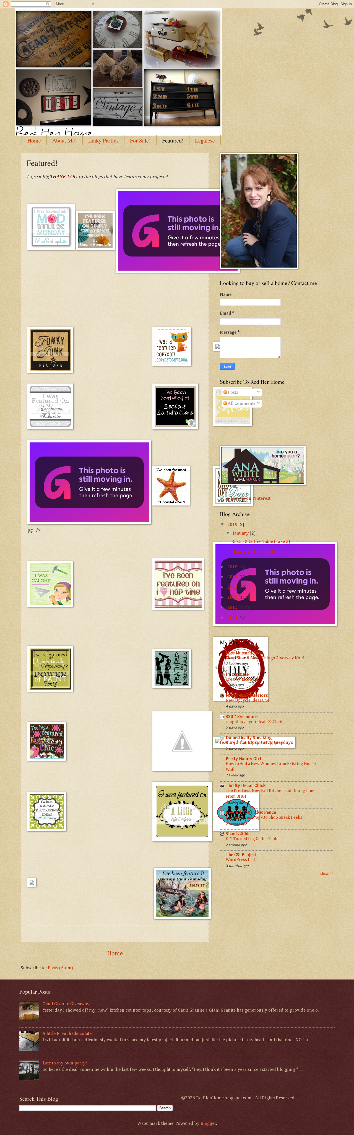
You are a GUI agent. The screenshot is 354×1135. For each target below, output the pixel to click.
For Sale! (140, 140)
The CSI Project (241, 854)
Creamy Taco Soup (242, 679)
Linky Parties (103, 140)
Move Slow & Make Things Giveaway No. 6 (265, 658)
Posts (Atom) (60, 968)
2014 (232, 577)
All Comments (241, 403)
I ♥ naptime (237, 674)
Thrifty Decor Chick (246, 785)
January (241, 533)
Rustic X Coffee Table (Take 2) (260, 541)
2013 (232, 587)
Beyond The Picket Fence (251, 812)
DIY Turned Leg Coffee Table (252, 839)
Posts (232, 392)
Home (34, 140)
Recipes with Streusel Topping (254, 743)
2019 (232, 524)
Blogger (208, 1123)
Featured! (173, 140)
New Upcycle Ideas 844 (248, 700)
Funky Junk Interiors (247, 695)
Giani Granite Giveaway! (67, 1004)
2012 (232, 597)
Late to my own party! (65, 1063)
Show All (326, 874)
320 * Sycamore (241, 716)
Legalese (205, 140)
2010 (232, 617)
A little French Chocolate (67, 1033)
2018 (232, 567)
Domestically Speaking (249, 737)
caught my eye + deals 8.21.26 (254, 722)
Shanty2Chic (238, 833)
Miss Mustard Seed (244, 653)
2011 (232, 607)
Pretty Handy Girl (243, 758)
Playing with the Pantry (254, 551)
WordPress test (240, 860)
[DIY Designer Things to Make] (171, 364)
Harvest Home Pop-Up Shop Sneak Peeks (264, 817)
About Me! (64, 140)
